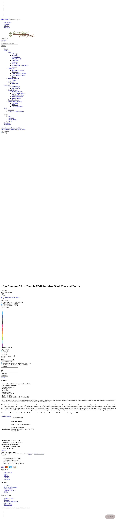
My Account (8, 472)
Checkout (7, 27)
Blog (9, 116)
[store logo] (21, 38)
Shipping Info (8, 505)
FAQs (10, 121)
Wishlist (6, 24)
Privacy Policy (12, 119)
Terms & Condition (10, 490)
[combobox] (9, 44)
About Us (11, 118)
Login (6, 474)
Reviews (3, 450)
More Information (6, 416)
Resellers (7, 123)
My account (7, 22)
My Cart (6, 26)
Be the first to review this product (10, 297)
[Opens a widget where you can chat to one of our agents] (110, 517)
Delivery (6, 500)
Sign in (30, 454)
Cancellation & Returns (11, 501)
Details (3, 377)
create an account (39, 454)
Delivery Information (10, 487)
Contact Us (7, 124)
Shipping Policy (9, 498)
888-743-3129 (5, 19)
